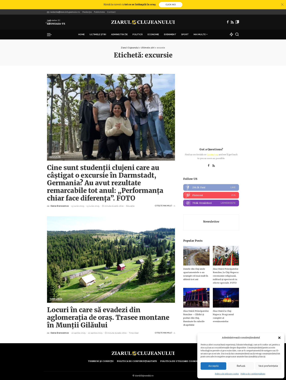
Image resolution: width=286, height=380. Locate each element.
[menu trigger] (51, 34)
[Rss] (232, 22)
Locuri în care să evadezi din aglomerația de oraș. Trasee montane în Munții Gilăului (108, 317)
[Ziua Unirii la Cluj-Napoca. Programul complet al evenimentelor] (226, 298)
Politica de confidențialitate (252, 374)
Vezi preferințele (268, 365)
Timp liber (55, 299)
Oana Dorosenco (59, 206)
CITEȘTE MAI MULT (163, 206)
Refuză (241, 365)
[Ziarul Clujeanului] (143, 22)
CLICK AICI (171, 4)
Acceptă (213, 365)
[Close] (282, 4)
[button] (279, 337)
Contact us (212, 154)
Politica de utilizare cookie (227, 374)
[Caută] (237, 34)
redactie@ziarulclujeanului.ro (65, 12)
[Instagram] (211, 203)
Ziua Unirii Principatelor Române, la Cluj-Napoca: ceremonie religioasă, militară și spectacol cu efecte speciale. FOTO (226, 275)
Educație (55, 157)
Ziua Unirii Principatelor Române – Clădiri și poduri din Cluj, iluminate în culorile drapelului (196, 318)
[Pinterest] (211, 195)
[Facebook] (227, 22)
